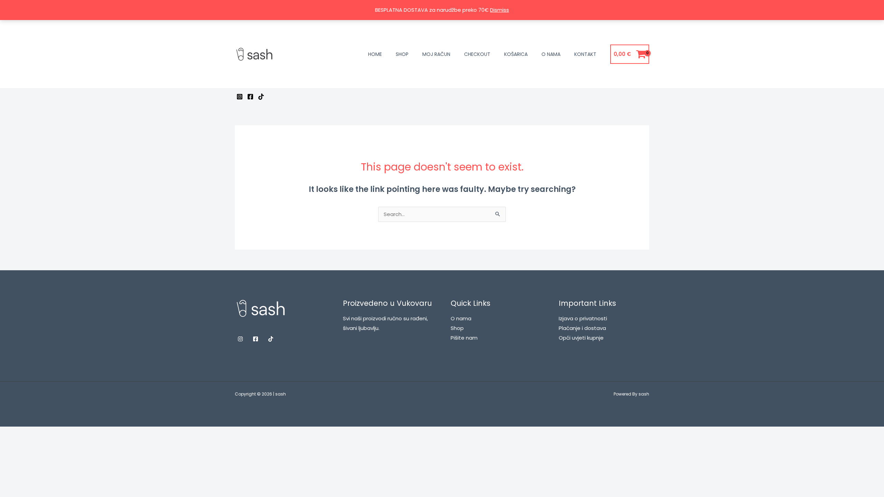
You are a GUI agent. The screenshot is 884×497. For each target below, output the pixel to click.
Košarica (516, 54)
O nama (550, 54)
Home (375, 54)
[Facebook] (250, 96)
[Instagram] (239, 96)
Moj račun (436, 54)
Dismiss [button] (499, 9)
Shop (402, 54)
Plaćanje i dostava (582, 328)
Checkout (477, 54)
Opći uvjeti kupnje (581, 337)
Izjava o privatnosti (583, 318)
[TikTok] (261, 96)
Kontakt (585, 54)
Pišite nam (464, 337)
